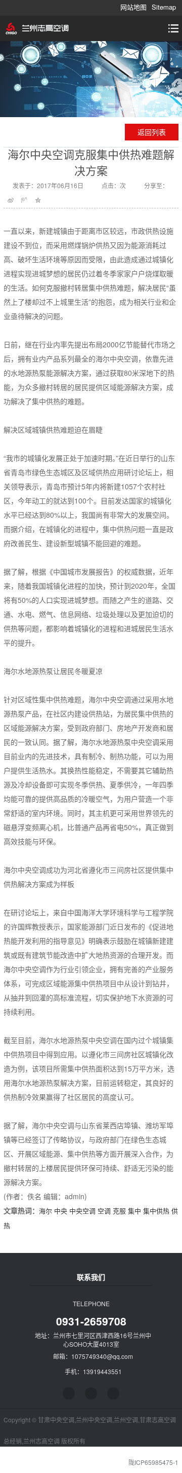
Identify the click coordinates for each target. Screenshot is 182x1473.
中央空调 (82, 1210)
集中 (134, 1210)
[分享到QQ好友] (91, 1393)
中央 (60, 1210)
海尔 (45, 1210)
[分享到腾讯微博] (24, 200)
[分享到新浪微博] (10, 200)
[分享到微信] (113, 1393)
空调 (104, 1210)
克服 (119, 1210)
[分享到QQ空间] (37, 200)
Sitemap (164, 7)
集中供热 (156, 1210)
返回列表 (152, 132)
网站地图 (133, 7)
